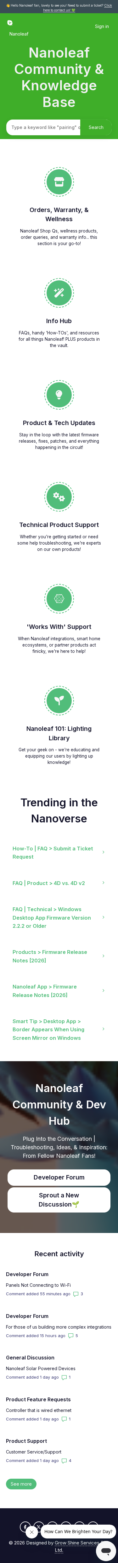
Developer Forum (59, 1177)
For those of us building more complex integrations (58, 1327)
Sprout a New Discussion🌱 (59, 1199)
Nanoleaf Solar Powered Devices (41, 1368)
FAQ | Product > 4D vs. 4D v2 (49, 883)
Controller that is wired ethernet (38, 1410)
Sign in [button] (102, 26)
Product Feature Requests (38, 1399)
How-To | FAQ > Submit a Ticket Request (53, 852)
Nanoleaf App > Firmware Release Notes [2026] (45, 990)
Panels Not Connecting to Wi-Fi (38, 1285)
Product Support (26, 1441)
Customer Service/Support (33, 1451)
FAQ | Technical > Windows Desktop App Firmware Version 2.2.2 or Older (52, 917)
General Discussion (30, 1357)
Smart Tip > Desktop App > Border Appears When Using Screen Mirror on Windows (48, 1029)
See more (24, 1484)
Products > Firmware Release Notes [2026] (50, 956)
